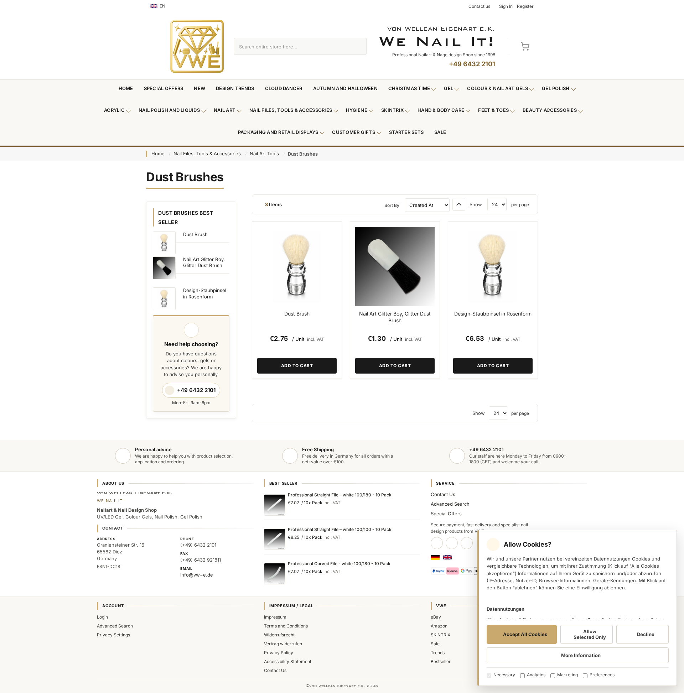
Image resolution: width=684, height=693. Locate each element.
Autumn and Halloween (345, 88)
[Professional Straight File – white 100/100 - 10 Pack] (274, 539)
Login (102, 617)
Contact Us (443, 494)
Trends (438, 652)
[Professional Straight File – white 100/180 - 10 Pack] (274, 505)
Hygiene (356, 110)
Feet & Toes (493, 110)
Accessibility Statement (287, 661)
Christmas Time (409, 88)
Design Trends (235, 88)
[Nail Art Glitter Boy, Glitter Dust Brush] (395, 266)
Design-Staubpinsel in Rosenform (493, 314)
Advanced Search (450, 504)
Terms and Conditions (286, 626)
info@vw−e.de (196, 575)
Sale (440, 132)
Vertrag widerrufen (283, 643)
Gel (448, 88)
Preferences (602, 674)
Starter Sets (406, 132)
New (199, 88)
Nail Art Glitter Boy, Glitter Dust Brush (395, 317)
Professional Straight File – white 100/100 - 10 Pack (340, 529)
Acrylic (114, 110)
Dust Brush (297, 314)
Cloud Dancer (283, 88)
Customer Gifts (353, 132)
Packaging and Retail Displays (278, 132)
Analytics (536, 674)
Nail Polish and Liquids (169, 110)
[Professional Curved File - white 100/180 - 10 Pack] (274, 573)
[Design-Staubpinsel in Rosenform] (493, 266)
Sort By (391, 205)
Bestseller (441, 661)
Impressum (275, 617)
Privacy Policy (278, 652)
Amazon (439, 626)
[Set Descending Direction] (458, 204)
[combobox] (292, 46)
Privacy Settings (113, 634)
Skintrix (392, 110)
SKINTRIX (440, 634)
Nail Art (224, 110)
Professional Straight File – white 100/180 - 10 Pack (340, 494)
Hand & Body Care (441, 110)
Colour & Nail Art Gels (497, 88)
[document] (577, 608)
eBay (436, 617)
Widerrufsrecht (279, 634)
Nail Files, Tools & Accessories (290, 110)
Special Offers (163, 88)
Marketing (567, 674)
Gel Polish (556, 88)
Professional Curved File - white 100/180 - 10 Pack (339, 563)
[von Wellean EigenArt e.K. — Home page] (197, 46)
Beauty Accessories (550, 110)
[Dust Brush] (297, 266)
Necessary (504, 674)
